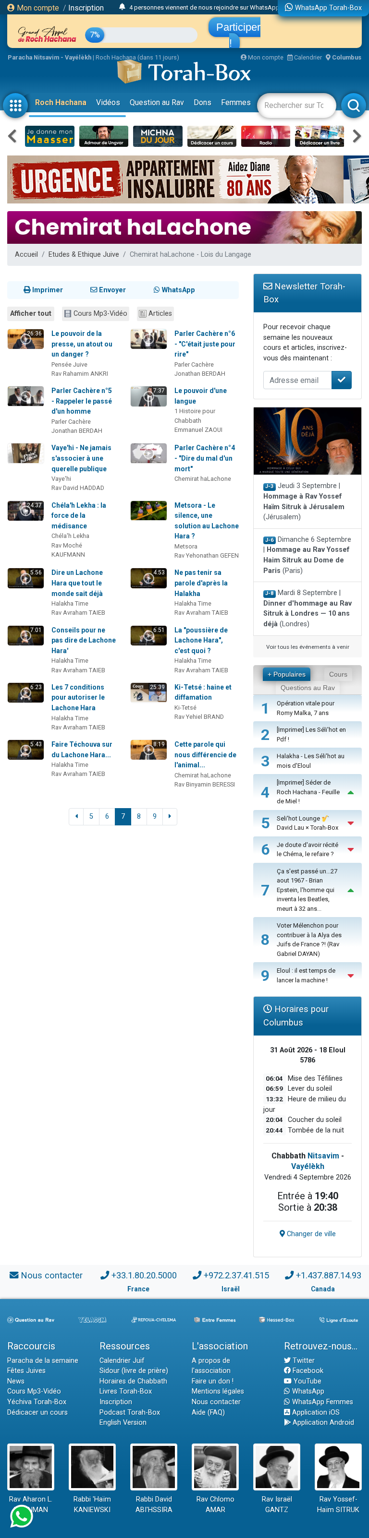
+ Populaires (287, 674)
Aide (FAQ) (208, 1412)
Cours (338, 674)
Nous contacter (52, 1275)
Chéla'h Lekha (70, 535)
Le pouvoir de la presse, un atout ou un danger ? (81, 344)
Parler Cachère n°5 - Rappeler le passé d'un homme (81, 401)
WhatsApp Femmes (321, 1402)
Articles (160, 314)
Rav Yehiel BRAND (199, 716)
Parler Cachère (194, 364)
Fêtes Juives (26, 1371)
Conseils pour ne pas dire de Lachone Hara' (83, 640)
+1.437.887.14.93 (328, 1275)
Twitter (303, 1361)
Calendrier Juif (122, 1361)
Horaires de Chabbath (133, 1381)
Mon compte (37, 7)
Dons (202, 102)
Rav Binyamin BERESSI (204, 784)
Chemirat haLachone (202, 478)
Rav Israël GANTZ (277, 1504)
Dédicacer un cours (37, 1412)
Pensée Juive (69, 364)
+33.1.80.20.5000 (144, 1275)
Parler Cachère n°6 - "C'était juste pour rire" (204, 344)
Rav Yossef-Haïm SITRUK (338, 1504)
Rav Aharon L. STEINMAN (30, 1504)
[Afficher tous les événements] (122, 7)
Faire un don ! (213, 1381)
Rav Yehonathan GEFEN (206, 555)
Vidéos (108, 102)
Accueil (26, 254)
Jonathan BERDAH (199, 373)
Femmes (236, 102)
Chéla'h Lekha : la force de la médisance (78, 515)
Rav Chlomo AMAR (215, 1504)
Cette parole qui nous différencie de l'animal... (205, 754)
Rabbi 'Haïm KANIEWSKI (92, 1504)
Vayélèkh (307, 1166)
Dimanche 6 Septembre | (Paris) (307, 555)
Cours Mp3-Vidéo (100, 314)
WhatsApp (307, 1391)
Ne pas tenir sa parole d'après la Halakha (201, 583)
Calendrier (307, 57)
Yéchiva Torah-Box (36, 1402)
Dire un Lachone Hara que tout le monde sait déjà (77, 583)
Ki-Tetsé (185, 707)
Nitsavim (323, 1155)
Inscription (86, 7)
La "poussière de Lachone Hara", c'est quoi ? (201, 640)
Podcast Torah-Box (129, 1412)
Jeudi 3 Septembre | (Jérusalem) (303, 501)
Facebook (307, 1371)
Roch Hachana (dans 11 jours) (137, 57)
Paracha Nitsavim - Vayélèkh (49, 57)
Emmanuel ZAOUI (198, 429)
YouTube (306, 1381)
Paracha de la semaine (42, 1361)
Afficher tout (30, 314)
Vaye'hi (61, 478)
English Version (123, 1423)
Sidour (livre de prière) (133, 1371)
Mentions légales (218, 1391)
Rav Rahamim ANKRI (79, 373)
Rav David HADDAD (77, 487)
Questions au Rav (308, 688)
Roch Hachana (60, 102)
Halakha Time (69, 603)
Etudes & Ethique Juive (84, 254)
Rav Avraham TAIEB (78, 612)
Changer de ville (310, 1234)
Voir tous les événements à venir (307, 647)
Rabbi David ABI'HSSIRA (153, 1504)
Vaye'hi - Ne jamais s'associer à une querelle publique (81, 458)
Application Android (322, 1423)
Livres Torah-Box (125, 1391)
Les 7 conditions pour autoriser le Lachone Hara (78, 697)
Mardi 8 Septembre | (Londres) (307, 608)
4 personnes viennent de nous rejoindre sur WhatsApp (204, 7)
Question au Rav (157, 102)
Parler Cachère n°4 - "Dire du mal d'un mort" (204, 458)
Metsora (185, 546)
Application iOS (315, 1412)
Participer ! (238, 35)
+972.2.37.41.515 (236, 1275)
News (16, 1381)
